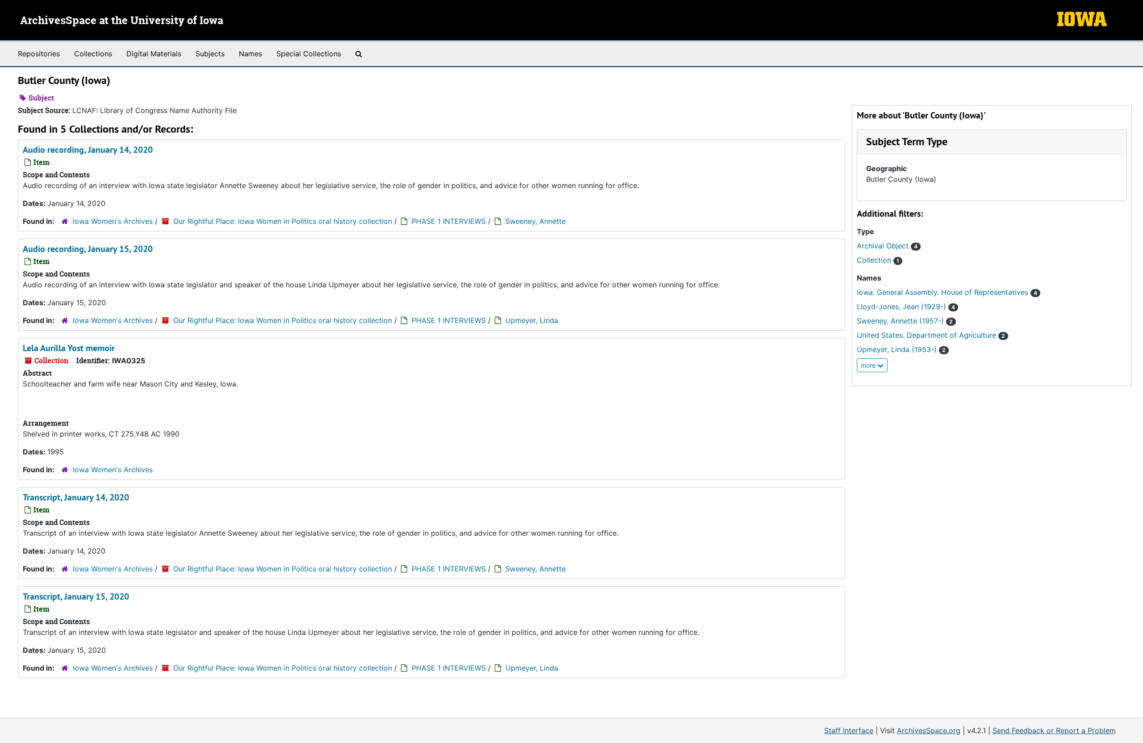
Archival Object (887, 245)
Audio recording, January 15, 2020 (88, 249)
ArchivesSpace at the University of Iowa (121, 21)
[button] (906, 141)
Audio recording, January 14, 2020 (88, 149)
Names (250, 53)
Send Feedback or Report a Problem (1054, 730)
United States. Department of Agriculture (931, 335)
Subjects (210, 53)
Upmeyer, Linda (531, 320)
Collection (878, 260)
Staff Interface (848, 730)
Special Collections (308, 53)
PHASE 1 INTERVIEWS (449, 221)
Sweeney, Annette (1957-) (905, 320)
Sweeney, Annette (535, 221)
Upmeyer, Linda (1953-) (901, 349)
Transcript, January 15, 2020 (76, 596)
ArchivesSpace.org (928, 730)
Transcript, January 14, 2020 (76, 497)
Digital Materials (153, 53)
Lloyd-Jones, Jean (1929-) (906, 306)
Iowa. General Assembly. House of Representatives (947, 292)
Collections (93, 53)
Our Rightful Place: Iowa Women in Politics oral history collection (282, 221)
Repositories (39, 53)
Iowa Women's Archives (113, 221)
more (869, 365)
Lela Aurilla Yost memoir (69, 348)
